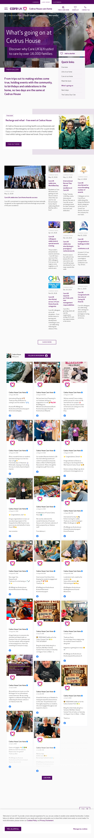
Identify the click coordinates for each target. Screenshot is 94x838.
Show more (47, 342)
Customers (57, 2)
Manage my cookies (80, 829)
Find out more (14, 144)
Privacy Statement (47, 820)
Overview (64, 67)
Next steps (65, 90)
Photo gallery (12, 70)
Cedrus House (43, 15)
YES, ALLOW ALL (13, 829)
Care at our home (67, 76)
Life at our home (66, 72)
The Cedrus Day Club (68, 95)
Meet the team (66, 81)
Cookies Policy (32, 820)
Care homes (46, 2)
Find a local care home (15, 15)
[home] (5, 15)
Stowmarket (33, 15)
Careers (36, 2)
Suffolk (26, 15)
